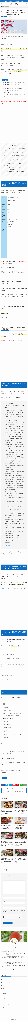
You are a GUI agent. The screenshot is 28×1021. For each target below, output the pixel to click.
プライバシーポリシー (7, 1004)
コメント (5, 879)
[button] (26, 4)
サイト (4, 906)
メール (5, 901)
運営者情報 (5, 1010)
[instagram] (14, 969)
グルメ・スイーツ (6, 982)
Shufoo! (3, 588)
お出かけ (5, 979)
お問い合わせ (5, 998)
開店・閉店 (4, 16)
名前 (4, 896)
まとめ (6, 173)
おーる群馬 (14, 4)
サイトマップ (5, 1001)
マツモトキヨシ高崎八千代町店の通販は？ (15, 171)
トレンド (5, 985)
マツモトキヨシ (14, 219)
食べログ (10, 545)
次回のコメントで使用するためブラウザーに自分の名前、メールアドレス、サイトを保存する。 (14, 911)
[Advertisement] (14, 122)
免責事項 (5, 1007)
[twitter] (13, 969)
